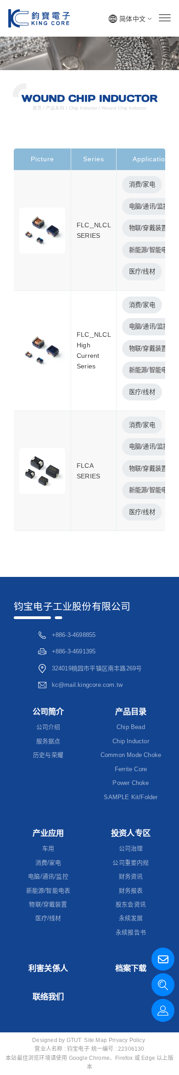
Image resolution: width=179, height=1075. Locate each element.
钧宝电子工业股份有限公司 (72, 606)
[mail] (162, 959)
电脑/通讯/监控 (149, 206)
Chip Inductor (83, 107)
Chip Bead (131, 727)
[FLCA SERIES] (42, 470)
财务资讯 (131, 876)
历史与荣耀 (48, 754)
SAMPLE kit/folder (130, 797)
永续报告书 (131, 932)
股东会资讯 (131, 904)
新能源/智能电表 (48, 890)
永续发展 (131, 918)
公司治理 (131, 848)
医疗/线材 (142, 271)
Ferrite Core (131, 769)
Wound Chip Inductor (123, 107)
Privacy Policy (127, 1040)
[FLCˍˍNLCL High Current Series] (42, 350)
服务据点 (48, 741)
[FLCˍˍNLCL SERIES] (42, 230)
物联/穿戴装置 (148, 228)
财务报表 (131, 890)
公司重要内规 (130, 862)
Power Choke (130, 782)
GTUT (74, 1040)
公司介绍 (48, 727)
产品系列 (55, 107)
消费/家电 (142, 184)
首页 (38, 107)
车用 (48, 848)
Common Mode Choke (131, 754)
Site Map (95, 1040)
